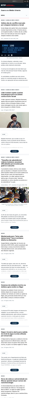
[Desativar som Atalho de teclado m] (9, 396)
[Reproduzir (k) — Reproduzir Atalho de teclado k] (2, 396)
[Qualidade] (23, 396)
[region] (14, 199)
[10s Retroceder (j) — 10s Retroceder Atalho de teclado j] (5, 396)
